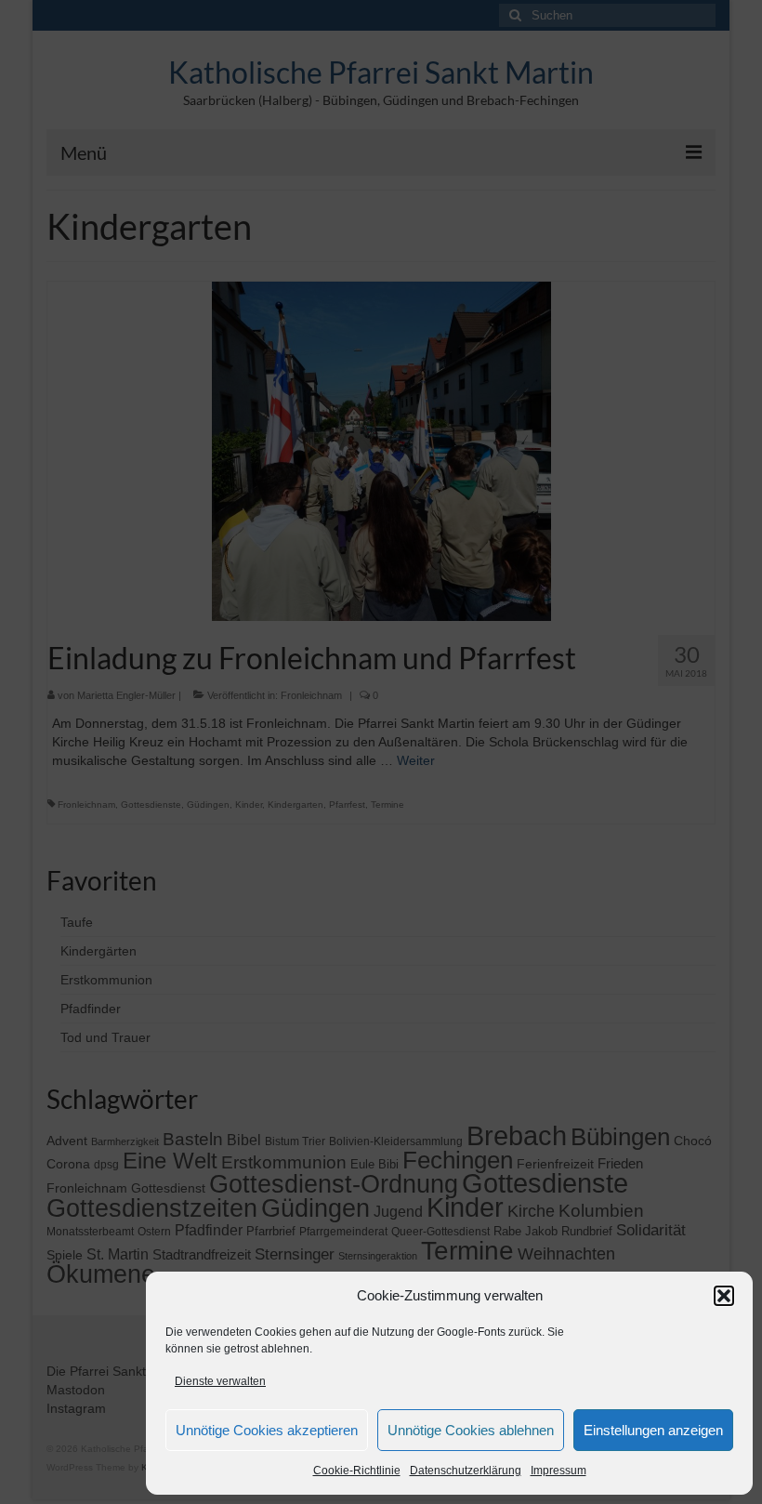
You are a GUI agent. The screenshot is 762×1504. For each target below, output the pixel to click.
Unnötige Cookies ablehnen (471, 1430)
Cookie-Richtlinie (357, 1470)
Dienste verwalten (220, 1381)
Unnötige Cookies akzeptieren (267, 1430)
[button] (724, 1295)
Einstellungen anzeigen (653, 1430)
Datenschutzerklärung (465, 1470)
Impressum (558, 1470)
